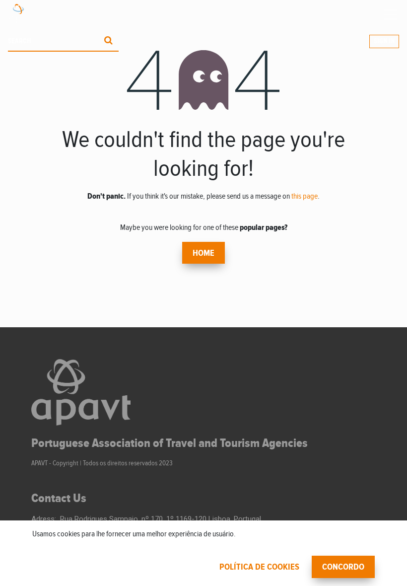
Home (203, 253)
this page (304, 196)
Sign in (384, 41)
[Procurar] (108, 41)
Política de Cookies (259, 567)
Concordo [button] (343, 567)
